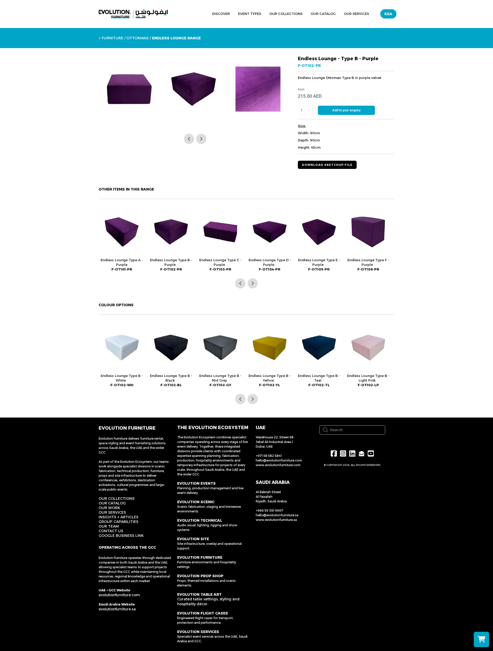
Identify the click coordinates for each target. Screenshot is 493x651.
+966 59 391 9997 (269, 510)
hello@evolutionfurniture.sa (277, 515)
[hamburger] (184, 13)
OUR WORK (109, 507)
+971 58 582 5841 (269, 456)
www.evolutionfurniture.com (278, 465)
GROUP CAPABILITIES (118, 521)
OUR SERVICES (112, 512)
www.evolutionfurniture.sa (276, 520)
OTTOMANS (137, 38)
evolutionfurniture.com (119, 595)
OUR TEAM (109, 526)
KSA (388, 14)
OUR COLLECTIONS (117, 498)
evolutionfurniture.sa (117, 609)
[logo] (133, 14)
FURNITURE (112, 38)
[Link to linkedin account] (352, 453)
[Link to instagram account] (343, 453)
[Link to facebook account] (334, 453)
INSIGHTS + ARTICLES (118, 517)
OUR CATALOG (112, 503)
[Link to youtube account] (371, 453)
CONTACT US (111, 531)
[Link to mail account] (361, 453)
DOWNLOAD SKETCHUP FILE (327, 165)
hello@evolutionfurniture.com (279, 460)
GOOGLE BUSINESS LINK (121, 535)
